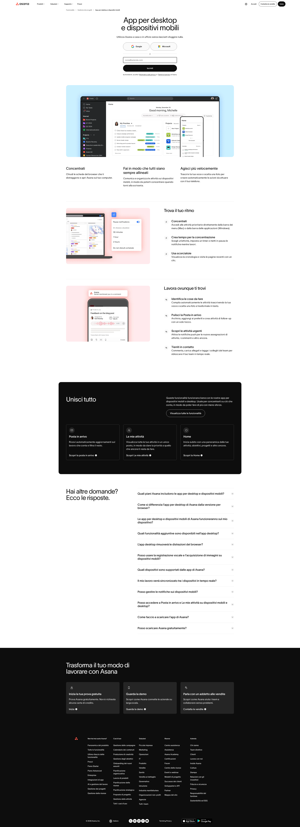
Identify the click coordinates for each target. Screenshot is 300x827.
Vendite (142, 768)
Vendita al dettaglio (147, 777)
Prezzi (79, 4)
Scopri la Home (191, 455)
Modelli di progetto (173, 777)
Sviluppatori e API (172, 786)
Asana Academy (171, 754)
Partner (168, 790)
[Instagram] (139, 821)
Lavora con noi (196, 759)
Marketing (143, 750)
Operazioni (143, 754)
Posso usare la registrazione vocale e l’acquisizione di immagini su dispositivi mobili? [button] (180, 557)
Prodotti (40, 4)
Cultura (193, 768)
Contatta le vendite (268, 4)
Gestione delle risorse (97, 793)
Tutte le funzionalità (96, 750)
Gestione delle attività (122, 799)
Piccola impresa (146, 745)
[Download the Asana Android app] (204, 821)
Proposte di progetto (122, 794)
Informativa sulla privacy (147, 75)
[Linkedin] (135, 821)
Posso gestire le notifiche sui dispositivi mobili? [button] (168, 591)
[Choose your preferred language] (246, 4)
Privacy (193, 789)
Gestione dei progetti (97, 789)
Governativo (144, 781)
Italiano (115, 821)
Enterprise (92, 775)
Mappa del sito (171, 795)
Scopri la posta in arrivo (81, 455)
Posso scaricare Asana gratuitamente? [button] (162, 628)
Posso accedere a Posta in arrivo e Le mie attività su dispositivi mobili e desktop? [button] (182, 604)
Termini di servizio (164, 75)
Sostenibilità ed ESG (199, 801)
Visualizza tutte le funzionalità (185, 413)
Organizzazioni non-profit (150, 795)
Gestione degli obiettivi (123, 759)
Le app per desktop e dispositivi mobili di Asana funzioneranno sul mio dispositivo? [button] (182, 520)
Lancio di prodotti (120, 778)
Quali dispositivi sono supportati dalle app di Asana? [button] (171, 569)
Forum (167, 763)
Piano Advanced (95, 771)
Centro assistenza (172, 745)
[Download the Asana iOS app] (189, 821)
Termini (162, 821)
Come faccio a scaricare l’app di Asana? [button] (163, 617)
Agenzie (142, 799)
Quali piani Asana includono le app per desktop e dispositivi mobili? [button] (181, 493)
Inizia (282, 4)
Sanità (141, 772)
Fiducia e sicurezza (198, 784)
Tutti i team (143, 804)
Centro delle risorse (173, 768)
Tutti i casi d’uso (120, 803)
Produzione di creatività (123, 754)
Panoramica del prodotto (98, 745)
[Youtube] (147, 821)
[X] (131, 821)
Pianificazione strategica (123, 790)
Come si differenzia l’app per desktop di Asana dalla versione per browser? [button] (179, 506)
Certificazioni (170, 759)
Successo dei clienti (173, 781)
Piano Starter (93, 766)
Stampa (193, 772)
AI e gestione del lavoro (98, 784)
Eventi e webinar (171, 772)
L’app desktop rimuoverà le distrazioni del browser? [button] (170, 544)
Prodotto (142, 763)
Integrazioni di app (96, 780)
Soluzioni (53, 4)
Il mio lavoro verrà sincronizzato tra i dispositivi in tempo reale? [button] (177, 580)
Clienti (193, 754)
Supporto (67, 4)
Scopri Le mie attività (137, 455)
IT (140, 759)
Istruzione (143, 786)
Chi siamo (194, 745)
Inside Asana (195, 763)
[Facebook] (143, 821)
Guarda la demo (134, 709)
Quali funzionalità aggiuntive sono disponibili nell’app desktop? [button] (178, 533)
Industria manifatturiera (149, 790)
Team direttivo (196, 750)
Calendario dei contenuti (123, 750)
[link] (70, 10)
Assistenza (169, 750)
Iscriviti (150, 68)
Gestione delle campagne (124, 745)
